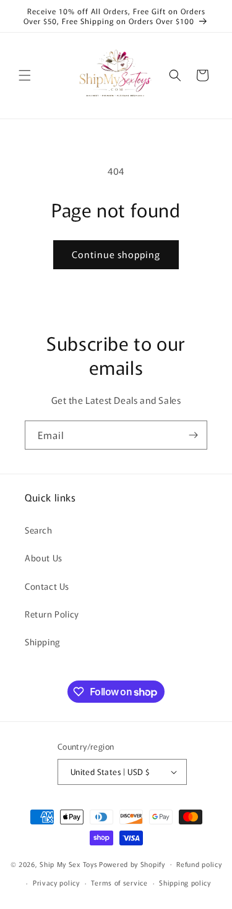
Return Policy (52, 614)
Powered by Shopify (132, 863)
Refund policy (198, 864)
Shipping (43, 641)
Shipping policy (185, 882)
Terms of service (119, 882)
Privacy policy (56, 882)
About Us (43, 557)
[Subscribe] (193, 435)
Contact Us (47, 586)
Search (39, 530)
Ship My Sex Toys (68, 863)
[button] (24, 75)
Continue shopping (116, 254)
